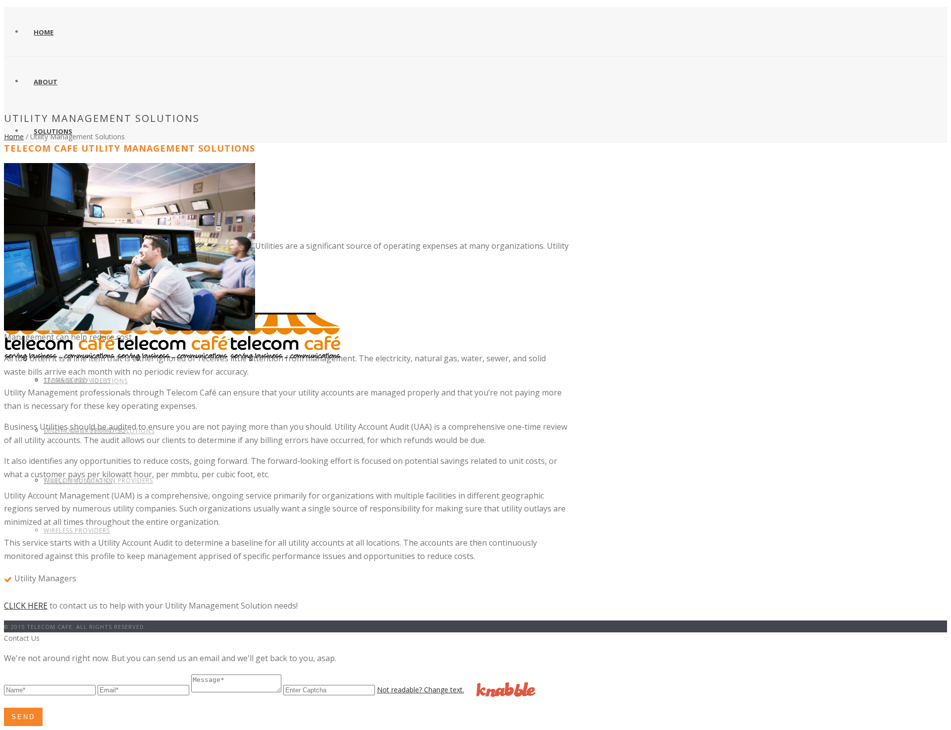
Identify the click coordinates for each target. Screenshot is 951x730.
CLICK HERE (26, 605)
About (45, 81)
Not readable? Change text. (420, 689)
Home (43, 32)
